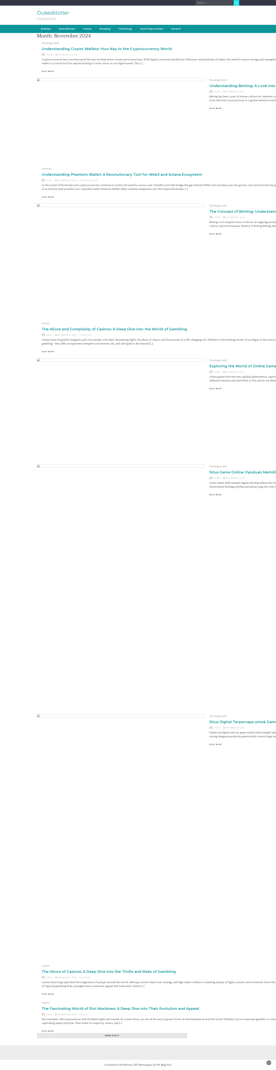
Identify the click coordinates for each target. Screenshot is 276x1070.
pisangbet (84, 978)
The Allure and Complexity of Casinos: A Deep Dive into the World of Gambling (114, 329)
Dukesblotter (53, 13)
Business (46, 28)
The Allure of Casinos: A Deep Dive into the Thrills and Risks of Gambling (109, 971)
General (175, 28)
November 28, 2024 (235, 372)
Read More (48, 71)
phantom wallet (88, 180)
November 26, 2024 (66, 978)
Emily (49, 180)
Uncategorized (50, 43)
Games (87, 28)
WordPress (125, 1064)
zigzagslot (85, 335)
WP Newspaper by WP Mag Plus (153, 1064)
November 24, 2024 (66, 1014)
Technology (125, 28)
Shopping (104, 28)
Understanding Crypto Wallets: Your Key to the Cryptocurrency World (107, 49)
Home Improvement (151, 28)
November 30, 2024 (67, 55)
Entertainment (67, 28)
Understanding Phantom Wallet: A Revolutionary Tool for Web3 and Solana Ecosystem (122, 174)
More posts (112, 1035)
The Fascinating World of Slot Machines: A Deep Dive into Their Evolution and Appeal (120, 1008)
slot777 (83, 1014)
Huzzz (49, 55)
